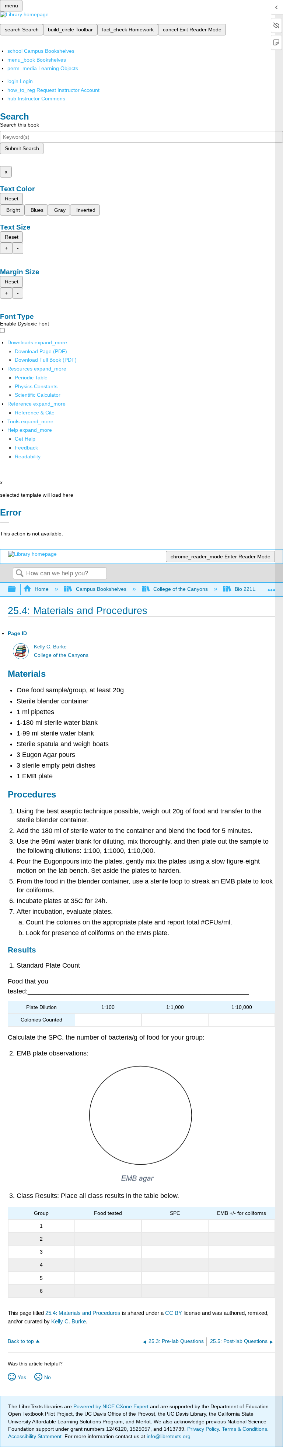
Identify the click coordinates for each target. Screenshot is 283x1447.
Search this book (19, 125)
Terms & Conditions (244, 1429)
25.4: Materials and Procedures (82, 1313)
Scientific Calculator (37, 395)
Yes (22, 1377)
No (47, 1377)
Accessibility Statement (35, 1436)
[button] (26, 448)
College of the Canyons (180, 589)
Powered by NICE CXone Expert (111, 1406)
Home (41, 589)
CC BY (174, 1313)
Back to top (21, 1341)
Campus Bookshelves (100, 589)
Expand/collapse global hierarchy (16, 589)
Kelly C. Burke (50, 647)
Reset (11, 198)
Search (19, 573)
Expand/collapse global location (272, 587)
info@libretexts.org (168, 1436)
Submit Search (22, 148)
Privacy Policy (203, 1429)
